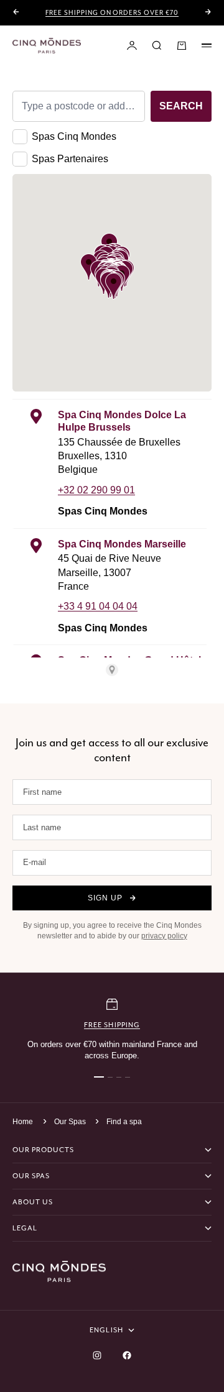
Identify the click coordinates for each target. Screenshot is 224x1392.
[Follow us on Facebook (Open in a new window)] (127, 1355)
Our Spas (71, 1121)
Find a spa (124, 1121)
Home (22, 1121)
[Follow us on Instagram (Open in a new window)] (97, 1355)
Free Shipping (112, 1024)
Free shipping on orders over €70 (112, 13)
